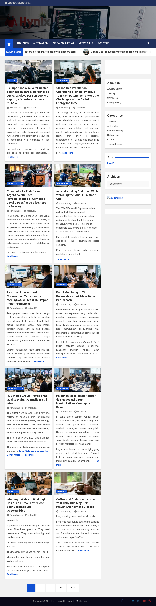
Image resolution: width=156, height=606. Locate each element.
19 (61, 587)
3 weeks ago (65, 107)
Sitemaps (112, 93)
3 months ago (65, 511)
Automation (40, 43)
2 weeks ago (16, 107)
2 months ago (65, 203)
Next (73, 587)
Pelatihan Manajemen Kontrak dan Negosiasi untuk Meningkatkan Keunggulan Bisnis (76, 401)
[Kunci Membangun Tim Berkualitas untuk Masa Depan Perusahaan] (77, 276)
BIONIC (110, 163)
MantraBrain (82, 601)
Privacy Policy (114, 102)
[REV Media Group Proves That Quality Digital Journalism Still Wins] (28, 380)
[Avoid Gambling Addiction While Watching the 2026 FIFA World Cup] (77, 175)
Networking (85, 43)
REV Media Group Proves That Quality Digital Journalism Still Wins (27, 399)
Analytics (23, 43)
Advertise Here (114, 89)
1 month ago (16, 211)
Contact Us (113, 98)
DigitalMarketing (63, 43)
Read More (12, 156)
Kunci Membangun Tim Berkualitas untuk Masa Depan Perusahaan (76, 296)
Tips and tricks (64, 184)
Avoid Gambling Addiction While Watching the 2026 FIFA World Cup (77, 195)
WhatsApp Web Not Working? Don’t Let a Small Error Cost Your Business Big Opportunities (26, 505)
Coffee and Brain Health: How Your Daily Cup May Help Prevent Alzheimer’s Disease (75, 503)
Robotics (103, 43)
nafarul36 (31, 107)
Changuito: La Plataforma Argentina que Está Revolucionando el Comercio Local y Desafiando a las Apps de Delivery (26, 199)
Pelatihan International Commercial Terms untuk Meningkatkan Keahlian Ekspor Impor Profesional (27, 298)
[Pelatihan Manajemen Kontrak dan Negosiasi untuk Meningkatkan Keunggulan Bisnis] (77, 380)
